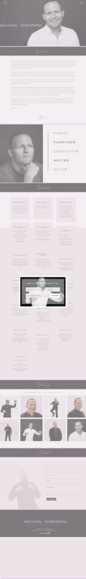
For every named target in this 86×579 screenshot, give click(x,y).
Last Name (47, 286)
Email (27, 292)
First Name (28, 286)
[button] (64, 278)
